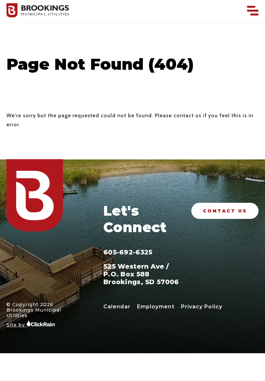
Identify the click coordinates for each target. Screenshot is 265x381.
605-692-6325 (127, 252)
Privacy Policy (201, 307)
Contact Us (225, 211)
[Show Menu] (253, 11)
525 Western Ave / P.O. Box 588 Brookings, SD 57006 (141, 274)
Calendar (117, 307)
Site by (16, 325)
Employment (156, 307)
